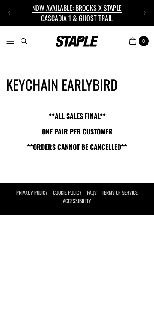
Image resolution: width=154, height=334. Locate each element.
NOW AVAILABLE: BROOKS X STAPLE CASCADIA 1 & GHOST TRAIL (77, 13)
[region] (77, 13)
